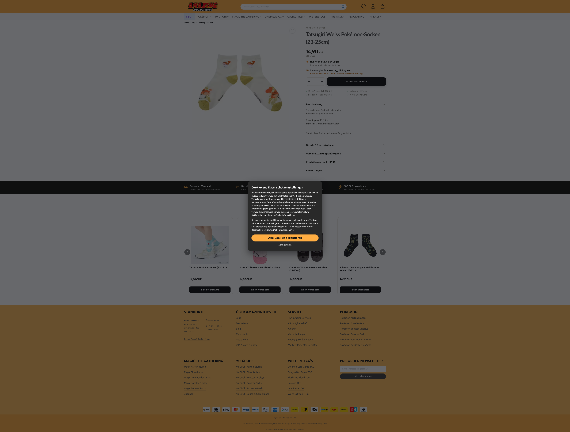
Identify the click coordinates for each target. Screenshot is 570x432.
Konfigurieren (285, 245)
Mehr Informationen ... (283, 230)
